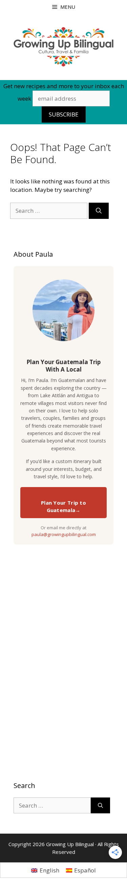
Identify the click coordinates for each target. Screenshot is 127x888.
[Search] (99, 211)
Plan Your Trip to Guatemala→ (63, 506)
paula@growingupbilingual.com (63, 534)
